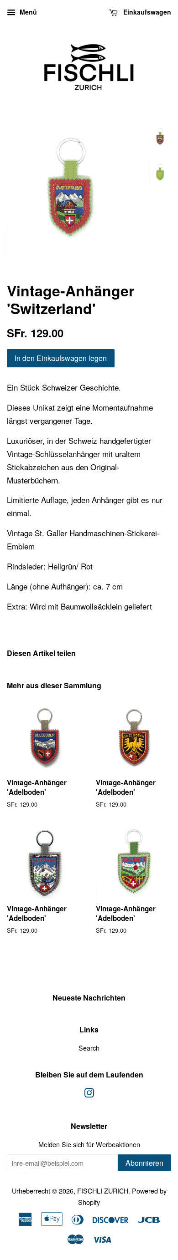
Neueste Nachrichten (89, 997)
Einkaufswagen (146, 11)
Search (89, 1047)
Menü (27, 11)
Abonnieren (144, 1163)
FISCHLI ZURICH (102, 1190)
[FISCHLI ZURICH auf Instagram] (89, 1094)
